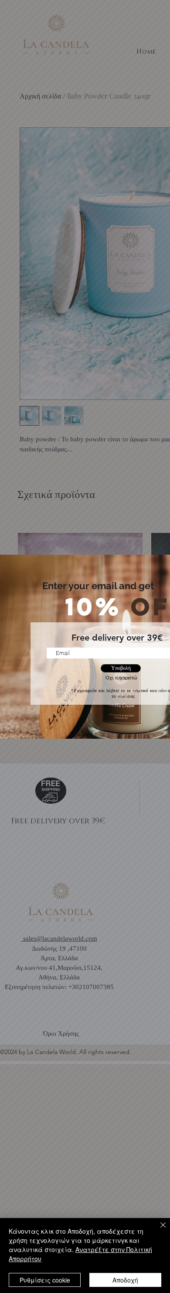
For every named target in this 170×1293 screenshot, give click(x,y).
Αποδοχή (125, 1280)
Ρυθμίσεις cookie (45, 1280)
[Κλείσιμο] (157, 1230)
